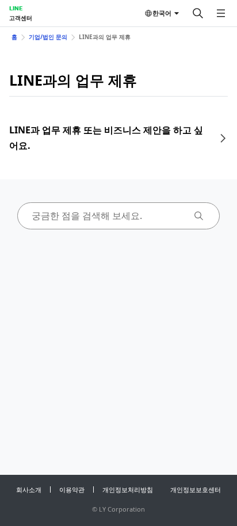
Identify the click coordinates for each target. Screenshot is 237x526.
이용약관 (72, 489)
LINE (15, 8)
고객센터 (20, 18)
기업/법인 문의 (48, 37)
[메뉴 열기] (220, 13)
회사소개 (28, 489)
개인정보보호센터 (195, 489)
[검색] (197, 13)
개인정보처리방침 (127, 489)
